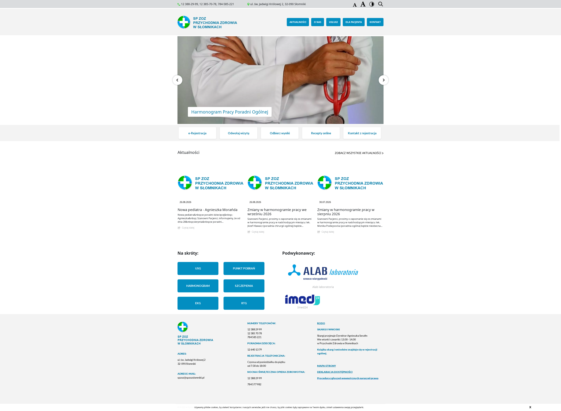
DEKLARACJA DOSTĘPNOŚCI (335, 371)
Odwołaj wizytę (238, 133)
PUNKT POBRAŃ (244, 268)
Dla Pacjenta (354, 22)
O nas (317, 22)
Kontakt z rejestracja (362, 133)
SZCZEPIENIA (244, 285)
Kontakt (375, 22)
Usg (198, 268)
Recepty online (321, 133)
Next (383, 80)
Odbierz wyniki (280, 133)
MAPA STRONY (326, 365)
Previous (177, 80)
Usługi (333, 22)
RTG (244, 303)
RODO (321, 323)
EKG (198, 303)
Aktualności (298, 22)
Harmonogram (198, 285)
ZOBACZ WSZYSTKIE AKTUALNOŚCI (358, 153)
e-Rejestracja (197, 133)
